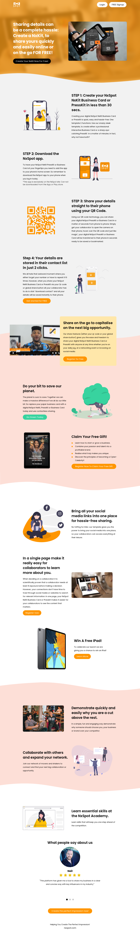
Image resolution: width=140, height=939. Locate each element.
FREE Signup (118, 4)
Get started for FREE (36, 300)
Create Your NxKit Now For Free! (32, 61)
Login (102, 4)
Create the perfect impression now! (70, 910)
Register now (32, 612)
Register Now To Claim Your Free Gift (94, 466)
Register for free (75, 359)
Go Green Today (34, 417)
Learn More (82, 656)
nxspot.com (70, 927)
